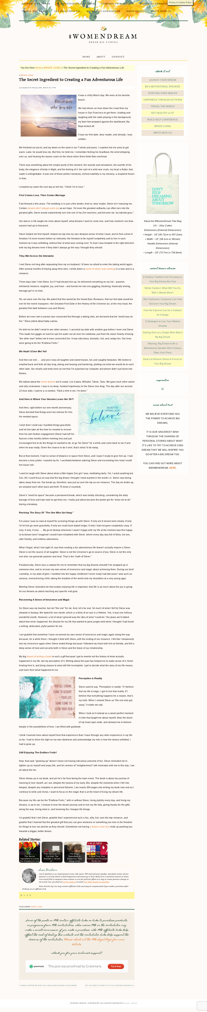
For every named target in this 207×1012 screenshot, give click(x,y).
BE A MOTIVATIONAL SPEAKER (162, 86)
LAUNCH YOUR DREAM (162, 80)
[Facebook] (27, 895)
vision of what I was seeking (100, 269)
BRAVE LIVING (52, 68)
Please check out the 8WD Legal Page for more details (94, 942)
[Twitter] (24, 895)
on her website (69, 882)
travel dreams (48, 382)
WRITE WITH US (162, 133)
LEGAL (134, 1003)
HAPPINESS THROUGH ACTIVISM (162, 100)
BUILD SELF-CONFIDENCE (162, 119)
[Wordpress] (21, 895)
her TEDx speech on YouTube (96, 882)
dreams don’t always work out (43, 208)
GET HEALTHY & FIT (162, 113)
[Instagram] (30, 895)
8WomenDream (103, 37)
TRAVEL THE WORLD (163, 106)
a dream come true (100, 826)
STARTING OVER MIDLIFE (162, 93)
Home (38, 68)
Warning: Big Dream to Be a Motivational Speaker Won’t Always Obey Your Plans (163, 348)
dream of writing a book (39, 656)
